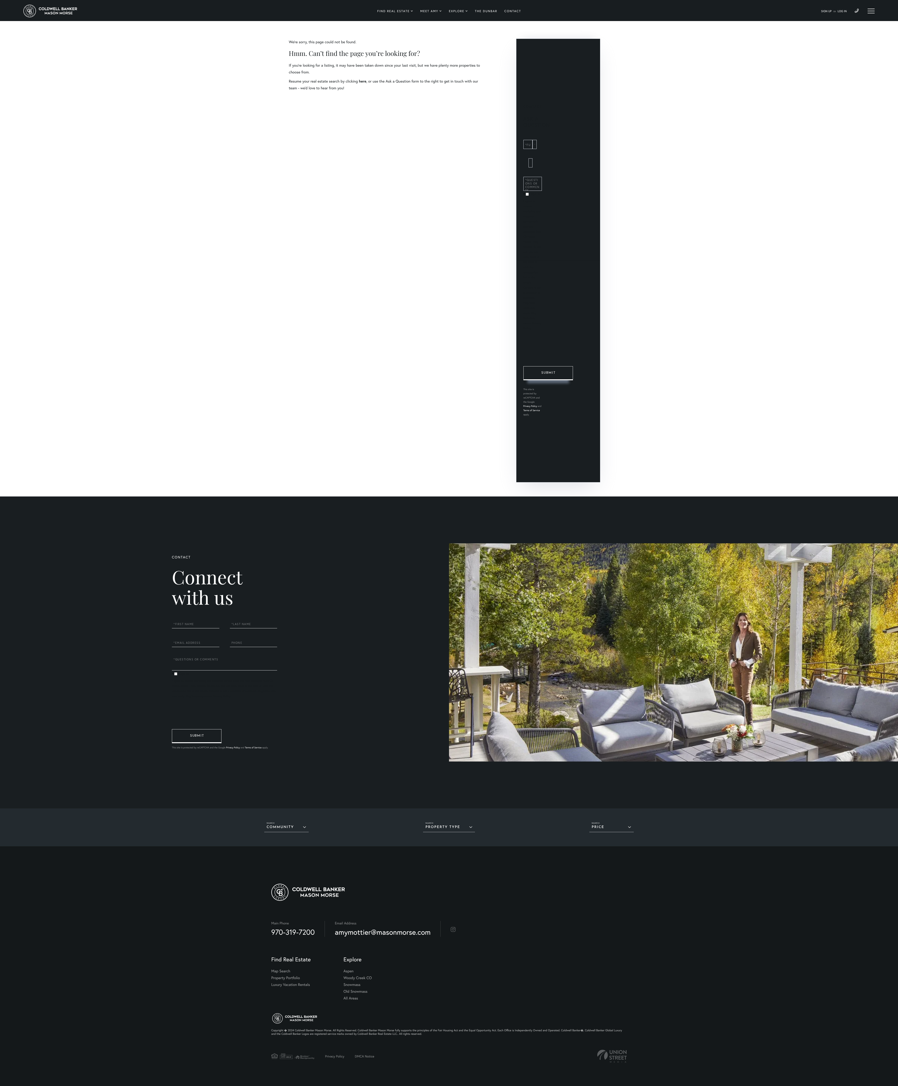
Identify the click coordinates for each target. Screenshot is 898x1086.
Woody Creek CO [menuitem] (358, 977)
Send (548, 373)
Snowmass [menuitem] (352, 984)
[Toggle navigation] (871, 11)
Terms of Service (531, 410)
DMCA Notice (364, 1056)
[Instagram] (453, 929)
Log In (842, 11)
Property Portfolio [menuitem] (285, 977)
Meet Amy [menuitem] (429, 11)
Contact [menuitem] (512, 11)
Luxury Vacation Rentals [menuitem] (290, 984)
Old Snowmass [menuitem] (355, 991)
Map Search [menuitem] (280, 971)
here (362, 81)
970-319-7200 (293, 932)
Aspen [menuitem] (349, 971)
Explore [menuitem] (456, 11)
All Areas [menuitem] (351, 998)
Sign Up (826, 11)
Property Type (442, 827)
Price (598, 827)
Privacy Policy (530, 406)
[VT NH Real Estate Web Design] (612, 1056)
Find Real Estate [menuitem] (393, 11)
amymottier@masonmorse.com (383, 932)
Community (280, 827)
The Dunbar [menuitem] (486, 11)
